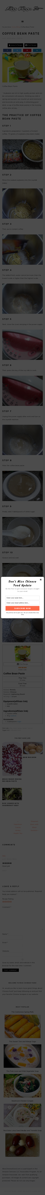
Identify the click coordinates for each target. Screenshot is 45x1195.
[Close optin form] (41, 580)
